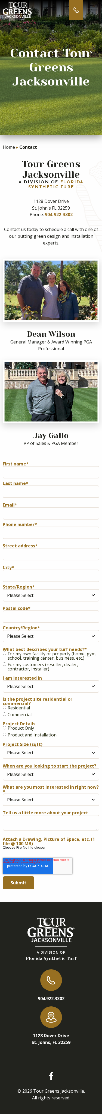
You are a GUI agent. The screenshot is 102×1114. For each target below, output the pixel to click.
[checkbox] (51, 661)
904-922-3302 (59, 214)
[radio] (51, 656)
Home (9, 147)
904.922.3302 (51, 998)
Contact (28, 147)
